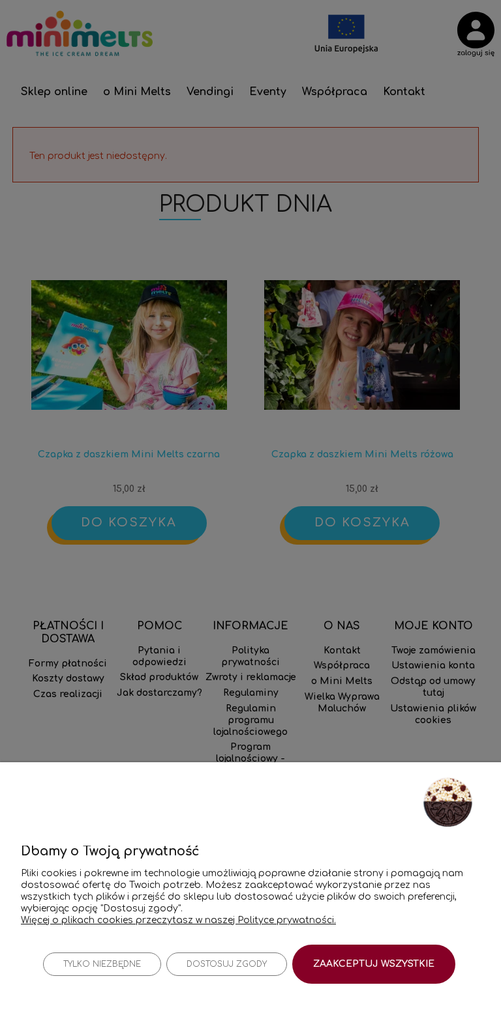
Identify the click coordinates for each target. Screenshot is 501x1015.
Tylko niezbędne (102, 964)
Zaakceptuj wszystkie (373, 964)
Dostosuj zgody (227, 964)
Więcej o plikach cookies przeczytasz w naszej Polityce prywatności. (178, 920)
